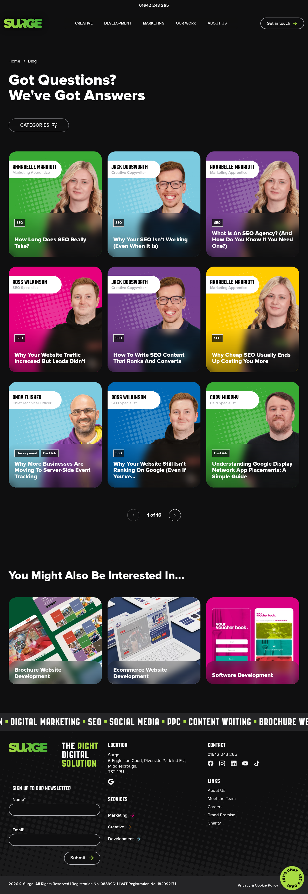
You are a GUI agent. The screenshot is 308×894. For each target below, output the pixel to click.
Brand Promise (221, 815)
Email (18, 830)
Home (14, 61)
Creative (116, 827)
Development (121, 838)
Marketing (117, 815)
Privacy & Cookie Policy (258, 885)
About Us (216, 790)
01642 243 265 (154, 5)
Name (19, 799)
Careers (215, 807)
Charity (214, 823)
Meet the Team (222, 798)
